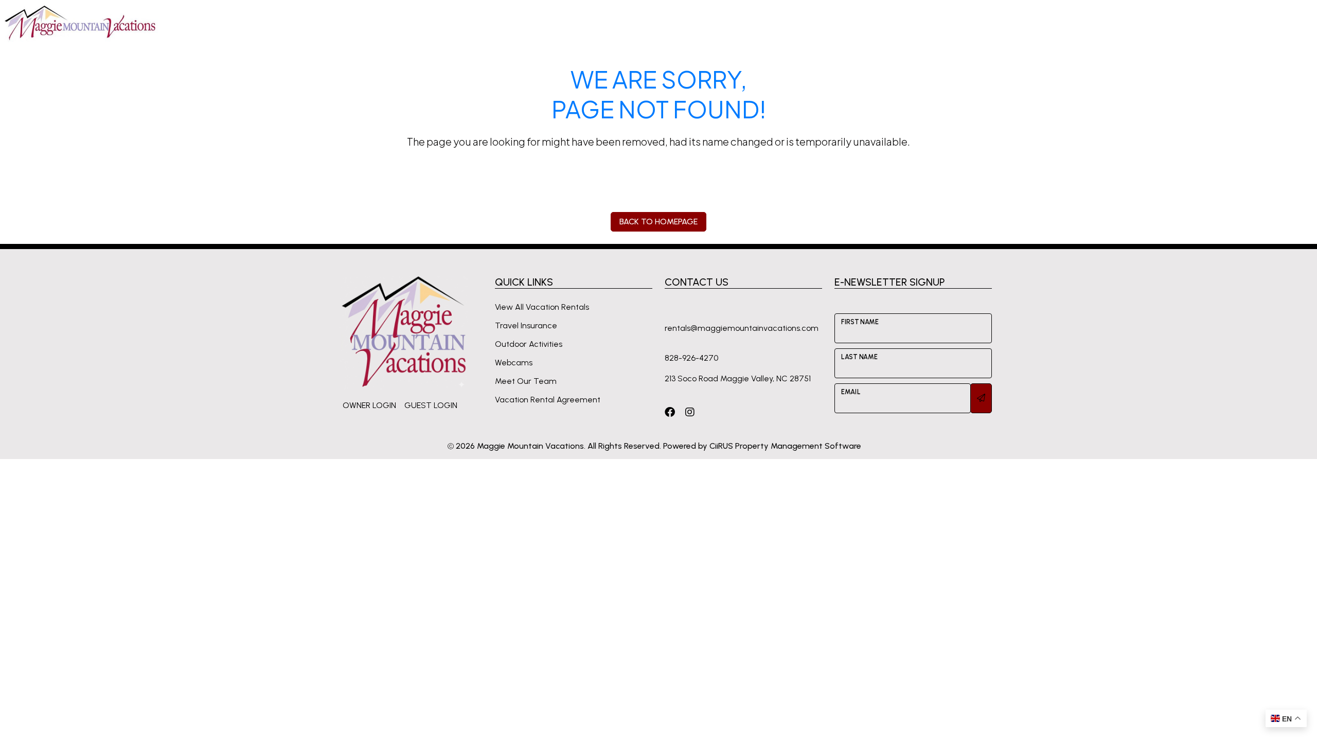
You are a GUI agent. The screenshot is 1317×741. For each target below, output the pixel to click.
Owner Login (369, 405)
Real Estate (1069, 22)
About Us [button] (1122, 22)
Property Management (987, 22)
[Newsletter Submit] (981, 398)
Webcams (513, 362)
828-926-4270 (1244, 22)
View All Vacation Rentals (542, 307)
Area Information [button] (892, 22)
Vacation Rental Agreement (547, 399)
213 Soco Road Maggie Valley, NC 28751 (738, 378)
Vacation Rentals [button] (718, 22)
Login (1168, 22)
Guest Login (430, 405)
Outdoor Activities (528, 344)
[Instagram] (690, 412)
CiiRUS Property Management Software (785, 446)
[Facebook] (670, 412)
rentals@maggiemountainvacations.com (741, 328)
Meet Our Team (526, 381)
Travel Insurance (526, 325)
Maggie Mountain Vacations (530, 446)
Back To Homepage (658, 221)
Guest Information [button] (805, 22)
